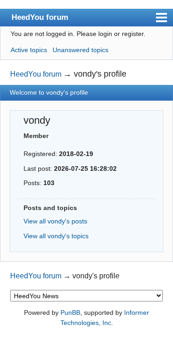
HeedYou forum (40, 17)
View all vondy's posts (55, 221)
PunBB (70, 312)
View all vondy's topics (56, 236)
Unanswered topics (80, 50)
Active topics (29, 50)
